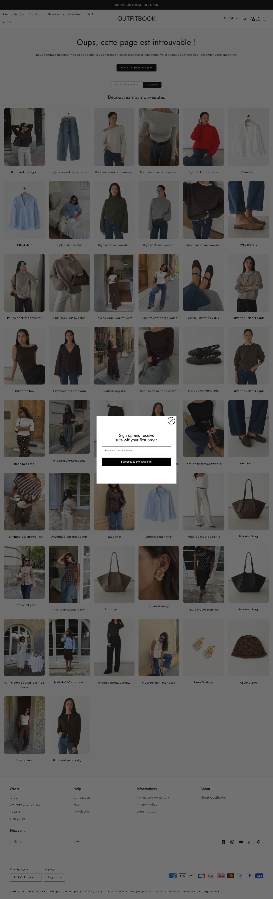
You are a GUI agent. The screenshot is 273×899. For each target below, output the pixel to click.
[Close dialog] (171, 420)
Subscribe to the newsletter (136, 461)
